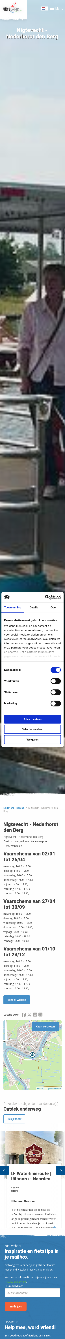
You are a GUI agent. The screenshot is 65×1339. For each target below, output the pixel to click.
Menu (59, 8)
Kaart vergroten (45, 1026)
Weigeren (32, 739)
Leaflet (40, 1088)
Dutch (45, 9)
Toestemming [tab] (12, 607)
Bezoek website (16, 999)
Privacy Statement (15, 1281)
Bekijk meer (14, 1119)
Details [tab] (33, 607)
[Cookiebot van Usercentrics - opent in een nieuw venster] (46, 597)
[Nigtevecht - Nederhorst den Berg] (32, 1055)
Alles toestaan (33, 719)
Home (13, 8)
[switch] (56, 682)
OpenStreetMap (54, 1088)
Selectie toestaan (32, 729)
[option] (32, 1176)
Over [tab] (54, 607)
